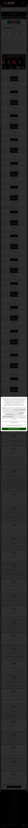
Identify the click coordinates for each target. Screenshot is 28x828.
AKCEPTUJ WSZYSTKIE (14, 428)
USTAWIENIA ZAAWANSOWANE (14, 425)
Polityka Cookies (14, 422)
